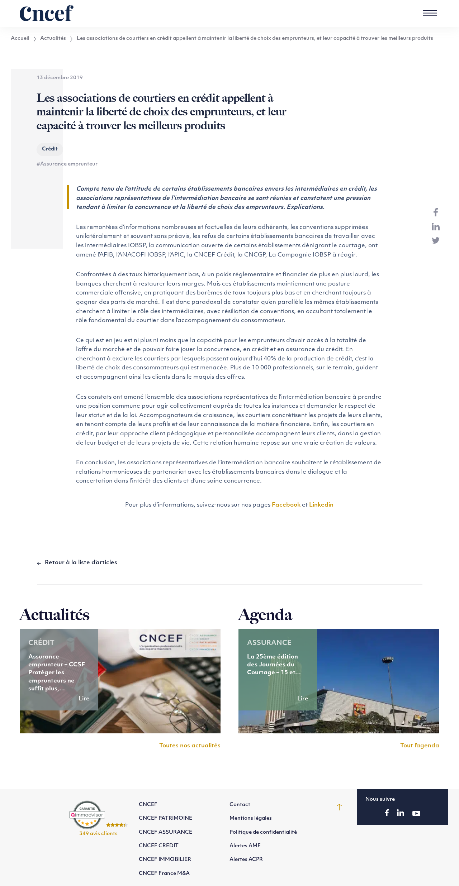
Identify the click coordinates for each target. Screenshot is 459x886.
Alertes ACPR (246, 859)
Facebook (286, 505)
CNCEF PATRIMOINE (165, 818)
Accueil (20, 38)
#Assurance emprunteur (67, 164)
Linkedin (321, 505)
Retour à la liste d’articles (81, 563)
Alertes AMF (245, 846)
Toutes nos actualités (190, 746)
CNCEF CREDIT (159, 846)
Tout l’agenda (419, 746)
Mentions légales (251, 818)
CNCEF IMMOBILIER (165, 859)
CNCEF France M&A (164, 873)
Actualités (53, 38)
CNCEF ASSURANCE (165, 832)
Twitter (436, 240)
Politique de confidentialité (263, 832)
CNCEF (148, 805)
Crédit (50, 149)
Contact (240, 805)
